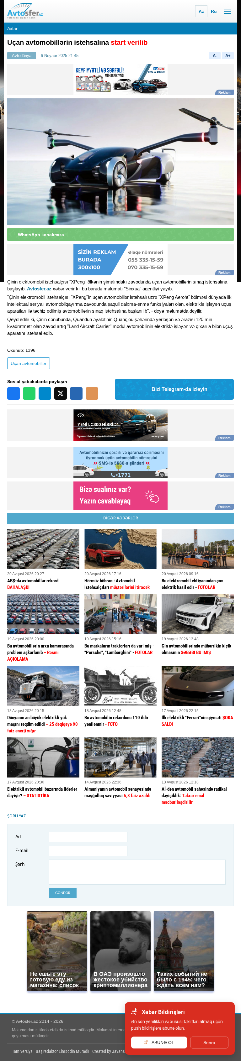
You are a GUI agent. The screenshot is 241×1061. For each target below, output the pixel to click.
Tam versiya (22, 1051)
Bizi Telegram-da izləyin (179, 389)
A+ (228, 55)
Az (201, 11)
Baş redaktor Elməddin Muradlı (62, 1051)
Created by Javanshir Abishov (118, 1051)
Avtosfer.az (39, 288)
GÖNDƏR (62, 893)
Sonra (209, 1042)
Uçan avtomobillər (28, 363)
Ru (214, 11)
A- (215, 55)
